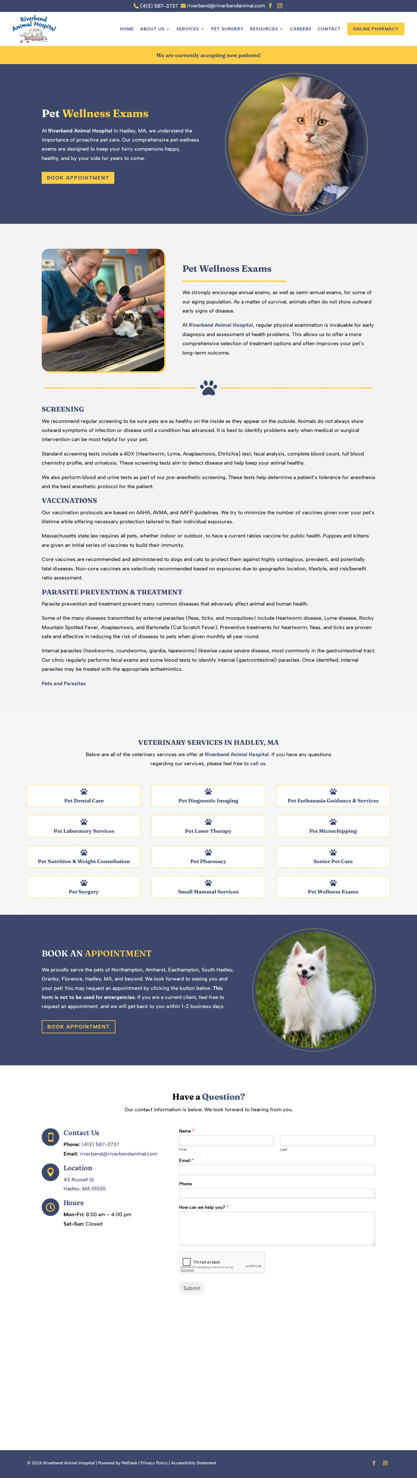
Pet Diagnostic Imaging (208, 800)
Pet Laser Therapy (208, 831)
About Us (152, 28)
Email (186, 1160)
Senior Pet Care (333, 861)
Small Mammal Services (208, 891)
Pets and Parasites (64, 683)
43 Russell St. (79, 1180)
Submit (192, 1288)
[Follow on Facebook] (373, 1463)
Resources (264, 28)
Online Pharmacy (376, 28)
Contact (329, 28)
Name (186, 1131)
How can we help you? (204, 1207)
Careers (300, 28)
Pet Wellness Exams (333, 891)
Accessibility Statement (193, 1463)
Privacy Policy (154, 1463)
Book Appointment (78, 178)
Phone (185, 1183)
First (183, 1149)
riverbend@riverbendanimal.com (118, 1154)
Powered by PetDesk (117, 1463)
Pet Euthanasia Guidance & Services (333, 800)
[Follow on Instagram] (385, 1463)
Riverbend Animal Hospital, (221, 325)
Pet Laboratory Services (84, 831)
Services (187, 28)
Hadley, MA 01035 (85, 1189)
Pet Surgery (227, 28)
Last (283, 1149)
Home (127, 28)
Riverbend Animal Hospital (80, 131)
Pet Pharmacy (208, 861)
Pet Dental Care (84, 800)
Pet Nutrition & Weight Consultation (84, 861)
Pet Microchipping (333, 831)
